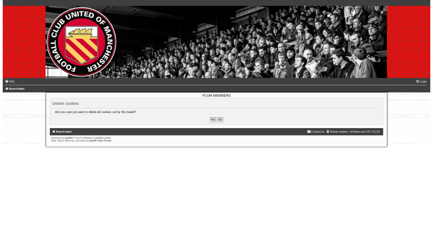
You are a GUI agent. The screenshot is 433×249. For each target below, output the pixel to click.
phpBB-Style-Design (100, 140)
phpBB (68, 137)
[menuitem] (9, 81)
